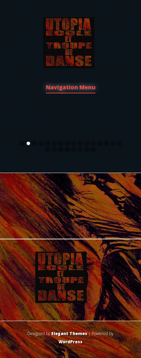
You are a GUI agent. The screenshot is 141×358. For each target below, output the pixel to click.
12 (93, 143)
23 (87, 149)
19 (61, 149)
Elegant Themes (69, 333)
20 (67, 149)
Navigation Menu (70, 87)
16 (119, 143)
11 (87, 143)
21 (74, 149)
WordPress (70, 342)
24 (93, 149)
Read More (70, 129)
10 (80, 143)
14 (106, 143)
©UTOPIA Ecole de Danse (70, 106)
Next (136, 113)
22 (80, 149)
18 (54, 149)
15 (113, 143)
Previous (5, 113)
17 (48, 149)
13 (100, 143)
